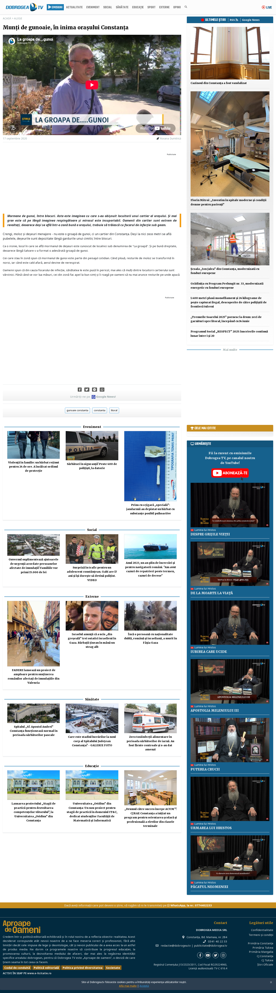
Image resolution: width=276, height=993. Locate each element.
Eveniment (93, 7)
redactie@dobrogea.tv (176, 945)
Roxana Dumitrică (170, 138)
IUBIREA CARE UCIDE (209, 652)
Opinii (177, 7)
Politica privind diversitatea (82, 968)
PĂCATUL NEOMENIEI (209, 887)
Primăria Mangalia (261, 952)
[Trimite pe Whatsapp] (102, 390)
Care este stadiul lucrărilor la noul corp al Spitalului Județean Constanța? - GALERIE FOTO (92, 741)
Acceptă (144, 986)
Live (268, 8)
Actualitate (74, 7)
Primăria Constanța (260, 943)
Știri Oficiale (265, 964)
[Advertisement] (92, 183)
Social (107, 7)
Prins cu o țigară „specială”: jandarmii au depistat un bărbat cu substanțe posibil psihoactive (150, 509)
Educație (138, 7)
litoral (114, 410)
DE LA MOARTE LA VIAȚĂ (212, 593)
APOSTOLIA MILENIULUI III (215, 710)
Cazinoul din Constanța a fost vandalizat (219, 83)
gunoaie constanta (77, 410)
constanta (99, 410)
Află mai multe (128, 986)
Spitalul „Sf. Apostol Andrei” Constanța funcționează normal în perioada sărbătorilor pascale (33, 731)
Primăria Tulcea (263, 947)
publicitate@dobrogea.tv (210, 945)
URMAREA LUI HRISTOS (211, 828)
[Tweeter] (86, 390)
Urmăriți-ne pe (93, 396)
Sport (151, 7)
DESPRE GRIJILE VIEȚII (210, 534)
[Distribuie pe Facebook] (80, 390)
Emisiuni (56, 7)
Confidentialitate (262, 930)
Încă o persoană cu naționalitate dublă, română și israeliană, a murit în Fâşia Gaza (150, 638)
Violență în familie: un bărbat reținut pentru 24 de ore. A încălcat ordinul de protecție (33, 467)
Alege (18, 18)
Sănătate (122, 7)
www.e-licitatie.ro (39, 973)
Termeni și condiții (261, 935)
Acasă (7, 18)
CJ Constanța (265, 956)
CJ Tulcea (267, 960)
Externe (164, 7)
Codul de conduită (17, 968)
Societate (113, 968)
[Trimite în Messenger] (94, 390)
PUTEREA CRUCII (205, 769)
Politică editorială (46, 968)
